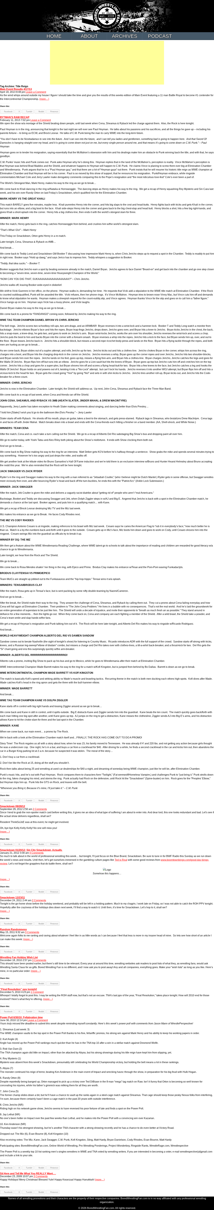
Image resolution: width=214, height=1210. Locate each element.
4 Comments (36, 853)
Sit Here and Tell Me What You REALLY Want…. (28, 1173)
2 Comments (40, 809)
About (89, 36)
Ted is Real (121, 860)
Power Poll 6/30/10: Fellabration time (21, 1017)
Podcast (160, 36)
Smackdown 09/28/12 (12, 806)
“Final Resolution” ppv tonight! (18, 989)
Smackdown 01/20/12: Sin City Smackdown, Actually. (31, 850)
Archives (124, 36)
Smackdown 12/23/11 (12, 897)
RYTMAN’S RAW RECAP (14, 117)
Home (54, 36)
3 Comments (32, 932)
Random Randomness (13, 929)
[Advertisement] (107, 63)
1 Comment (37, 992)
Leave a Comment (36, 92)
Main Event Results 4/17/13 (16, 89)
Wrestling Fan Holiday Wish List (19, 957)
